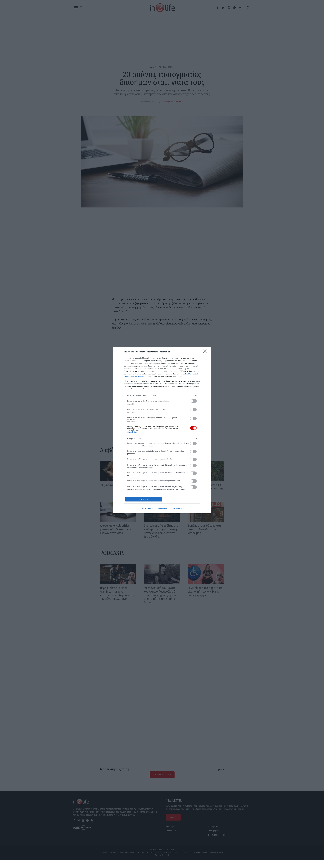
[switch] (193, 401)
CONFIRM (143, 499)
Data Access (162, 508)
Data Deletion (147, 508)
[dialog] (162, 430)
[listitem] (162, 395)
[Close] (205, 352)
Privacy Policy (176, 508)
